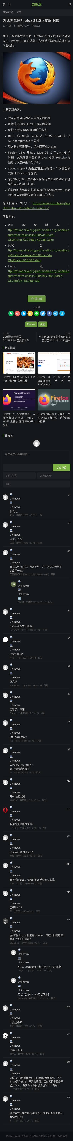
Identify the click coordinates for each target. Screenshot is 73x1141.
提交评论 (61, 467)
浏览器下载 (8, 12)
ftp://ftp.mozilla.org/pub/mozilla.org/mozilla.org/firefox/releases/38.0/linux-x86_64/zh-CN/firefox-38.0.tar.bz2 (38, 275)
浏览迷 (37, 4)
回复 (40, 515)
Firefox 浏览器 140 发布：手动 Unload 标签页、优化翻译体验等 (54, 417)
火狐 (42, 324)
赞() (36, 298)
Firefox (31, 324)
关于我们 (42, 1135)
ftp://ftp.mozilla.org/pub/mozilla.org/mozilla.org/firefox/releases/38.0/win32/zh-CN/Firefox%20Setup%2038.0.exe (38, 234)
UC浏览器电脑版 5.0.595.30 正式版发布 (16, 338)
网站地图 (33, 1135)
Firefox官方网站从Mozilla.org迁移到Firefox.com (54, 380)
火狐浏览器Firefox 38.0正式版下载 (31, 20)
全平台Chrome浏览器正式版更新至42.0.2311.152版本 (54, 338)
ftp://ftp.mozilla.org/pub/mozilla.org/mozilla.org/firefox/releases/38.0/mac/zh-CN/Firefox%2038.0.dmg (38, 255)
